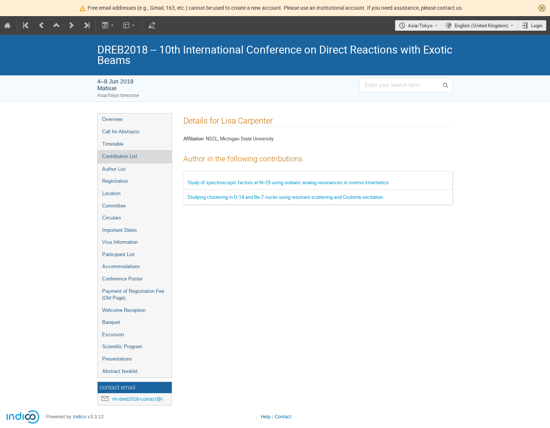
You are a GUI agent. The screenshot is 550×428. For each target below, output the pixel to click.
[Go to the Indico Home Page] (7, 25)
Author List (114, 169)
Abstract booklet (120, 371)
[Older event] (41, 25)
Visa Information (120, 242)
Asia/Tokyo (420, 25)
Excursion (113, 334)
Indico (79, 416)
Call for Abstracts (121, 131)
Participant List (118, 254)
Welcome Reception (124, 310)
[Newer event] (71, 25)
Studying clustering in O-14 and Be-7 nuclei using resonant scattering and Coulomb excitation (285, 197)
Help (266, 416)
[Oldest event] (26, 25)
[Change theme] (129, 25)
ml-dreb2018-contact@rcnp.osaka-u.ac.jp (156, 399)
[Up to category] (56, 25)
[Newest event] (86, 25)
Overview (112, 119)
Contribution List (119, 156)
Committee (114, 206)
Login (537, 25)
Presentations (117, 359)
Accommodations (121, 266)
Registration (115, 181)
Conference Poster (122, 279)
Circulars (111, 218)
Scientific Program (122, 346)
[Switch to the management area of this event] (151, 25)
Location (111, 193)
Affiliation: (194, 138)
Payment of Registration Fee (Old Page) (133, 294)
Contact (283, 416)
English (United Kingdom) (481, 25)
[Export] (108, 25)
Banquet (111, 322)
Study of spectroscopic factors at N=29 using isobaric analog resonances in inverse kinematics (288, 182)
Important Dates (119, 230)
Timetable (112, 144)
